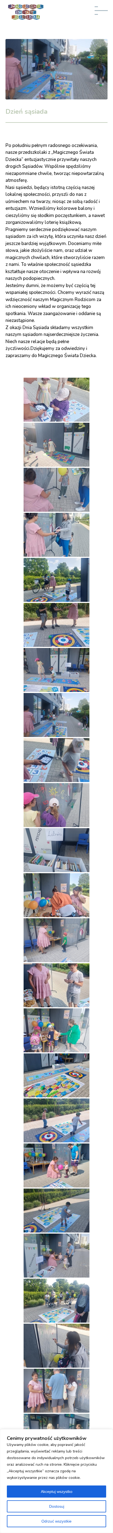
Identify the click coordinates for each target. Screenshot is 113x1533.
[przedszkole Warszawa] (56, 445)
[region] (56, 1481)
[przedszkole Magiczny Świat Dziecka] (56, 400)
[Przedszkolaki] (56, 490)
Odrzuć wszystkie (56, 1521)
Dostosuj (56, 1506)
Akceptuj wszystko (56, 1491)
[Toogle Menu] (102, 13)
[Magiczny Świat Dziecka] (56, 535)
